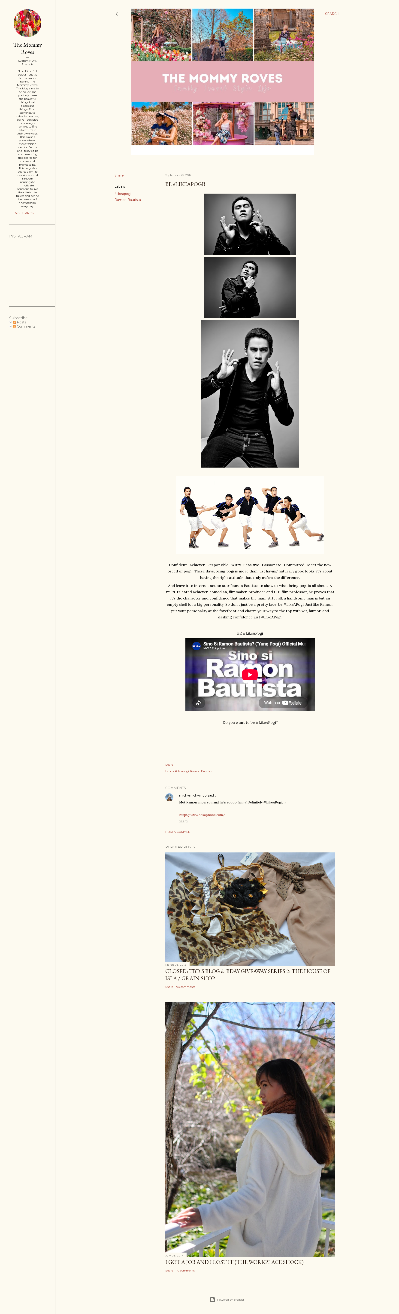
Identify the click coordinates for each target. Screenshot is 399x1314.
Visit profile (27, 213)
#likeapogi (123, 194)
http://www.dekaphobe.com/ (202, 815)
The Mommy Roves (27, 48)
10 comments (185, 1270)
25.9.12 (183, 821)
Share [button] (119, 175)
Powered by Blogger (230, 1299)
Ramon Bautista (128, 200)
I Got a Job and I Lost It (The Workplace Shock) (234, 1261)
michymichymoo (193, 795)
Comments (25, 326)
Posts (21, 322)
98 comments (185, 987)
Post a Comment (178, 831)
